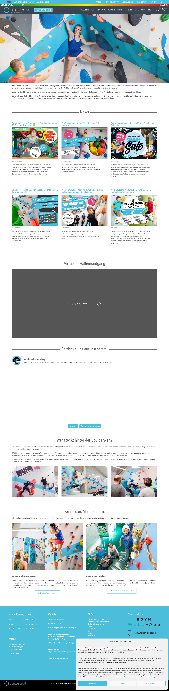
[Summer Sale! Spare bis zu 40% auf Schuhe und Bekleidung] (134, 143)
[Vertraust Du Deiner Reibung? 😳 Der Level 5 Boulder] (36, 381)
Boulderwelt (60, 683)
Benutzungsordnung (71, 683)
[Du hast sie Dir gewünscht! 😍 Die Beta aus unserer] (84, 409)
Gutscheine (92, 629)
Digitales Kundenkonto (96, 624)
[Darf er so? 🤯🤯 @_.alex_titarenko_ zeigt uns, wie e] (84, 381)
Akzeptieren (92, 683)
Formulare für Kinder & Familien (99, 622)
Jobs (90, 633)
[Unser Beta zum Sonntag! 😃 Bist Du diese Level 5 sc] (133, 381)
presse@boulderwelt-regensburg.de (63, 652)
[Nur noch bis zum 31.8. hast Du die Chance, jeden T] (133, 409)
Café (89, 631)
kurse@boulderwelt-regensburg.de (62, 643)
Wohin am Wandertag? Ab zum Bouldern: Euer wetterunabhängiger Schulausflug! (82, 191)
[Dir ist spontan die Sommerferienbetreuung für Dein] (36, 409)
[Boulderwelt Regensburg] (29, 9)
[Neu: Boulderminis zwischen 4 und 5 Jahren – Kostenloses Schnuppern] (134, 210)
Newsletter (92, 635)
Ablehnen (121, 683)
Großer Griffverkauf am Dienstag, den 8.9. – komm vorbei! (81, 124)
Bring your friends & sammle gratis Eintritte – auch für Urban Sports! (35, 191)
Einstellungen (151, 683)
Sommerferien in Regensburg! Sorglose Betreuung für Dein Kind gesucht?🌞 (35, 124)
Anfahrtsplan (15, 653)
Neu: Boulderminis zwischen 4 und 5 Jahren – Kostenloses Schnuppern (132, 191)
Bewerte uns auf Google (58, 658)
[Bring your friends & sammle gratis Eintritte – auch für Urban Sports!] (35, 210)
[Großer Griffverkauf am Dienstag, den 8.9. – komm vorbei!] (84, 143)
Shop (90, 626)
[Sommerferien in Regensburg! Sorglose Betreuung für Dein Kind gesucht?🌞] (35, 143)
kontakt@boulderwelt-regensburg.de (63, 628)
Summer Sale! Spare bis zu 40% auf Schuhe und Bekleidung (133, 124)
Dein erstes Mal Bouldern (97, 619)
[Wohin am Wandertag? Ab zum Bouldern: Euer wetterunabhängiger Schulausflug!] (84, 210)
